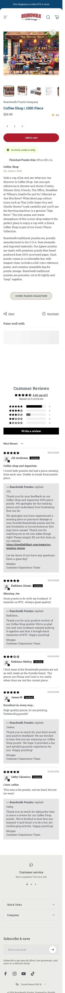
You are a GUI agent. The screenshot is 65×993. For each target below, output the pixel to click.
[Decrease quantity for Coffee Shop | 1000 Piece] (7, 126)
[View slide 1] (27, 884)
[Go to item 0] (8, 91)
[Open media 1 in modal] (52, 32)
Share (11, 313)
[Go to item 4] (49, 91)
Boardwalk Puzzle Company (20, 102)
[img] (11, 453)
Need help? (53, 313)
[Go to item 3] (36, 91)
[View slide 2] (31, 884)
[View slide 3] (35, 884)
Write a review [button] (31, 431)
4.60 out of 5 (40, 395)
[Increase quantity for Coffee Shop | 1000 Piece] (22, 126)
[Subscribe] (52, 949)
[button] (16, 406)
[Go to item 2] (22, 90)
